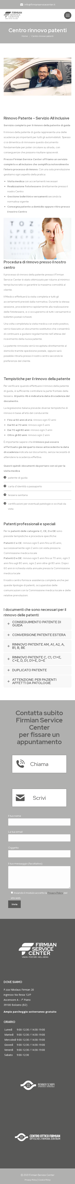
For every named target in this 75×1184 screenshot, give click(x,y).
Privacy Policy (55, 892)
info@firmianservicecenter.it (39, 4)
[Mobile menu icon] (67, 15)
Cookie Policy (45, 1180)
